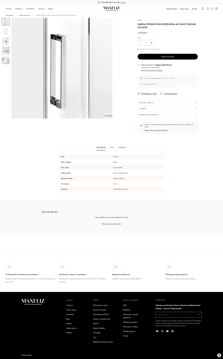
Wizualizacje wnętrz (100, 305)
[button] (203, 8)
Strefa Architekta (171, 9)
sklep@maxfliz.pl (162, 130)
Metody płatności (171, 287)
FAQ (124, 305)
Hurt (94, 337)
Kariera (69, 323)
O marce (9, 290)
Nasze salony (184, 9)
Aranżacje (70, 314)
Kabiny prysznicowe (25, 15)
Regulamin (126, 310)
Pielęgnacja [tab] (122, 147)
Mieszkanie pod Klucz (101, 314)
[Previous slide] (5, 20)
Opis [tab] (112, 147)
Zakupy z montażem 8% (101, 319)
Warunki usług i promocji (67, 287)
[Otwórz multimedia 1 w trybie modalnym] (108, 22)
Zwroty (125, 336)
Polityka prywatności (130, 322)
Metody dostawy (129, 331)
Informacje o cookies (130, 327)
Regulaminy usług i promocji (103, 342)
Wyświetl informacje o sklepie (151, 70)
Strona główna (9, 15)
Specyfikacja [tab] (101, 147)
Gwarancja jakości (170, 93)
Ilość (139, 38)
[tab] (6, 31)
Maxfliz (29, 355)
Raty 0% (96, 323)
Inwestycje (96, 333)
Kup (122, 2)
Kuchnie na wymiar (99, 310)
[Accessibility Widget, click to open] (219, 355)
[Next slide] (5, 61)
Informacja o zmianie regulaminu (130, 316)
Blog (67, 319)
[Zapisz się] (199, 314)
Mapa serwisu (71, 328)
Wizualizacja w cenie (149, 93)
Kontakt (194, 9)
